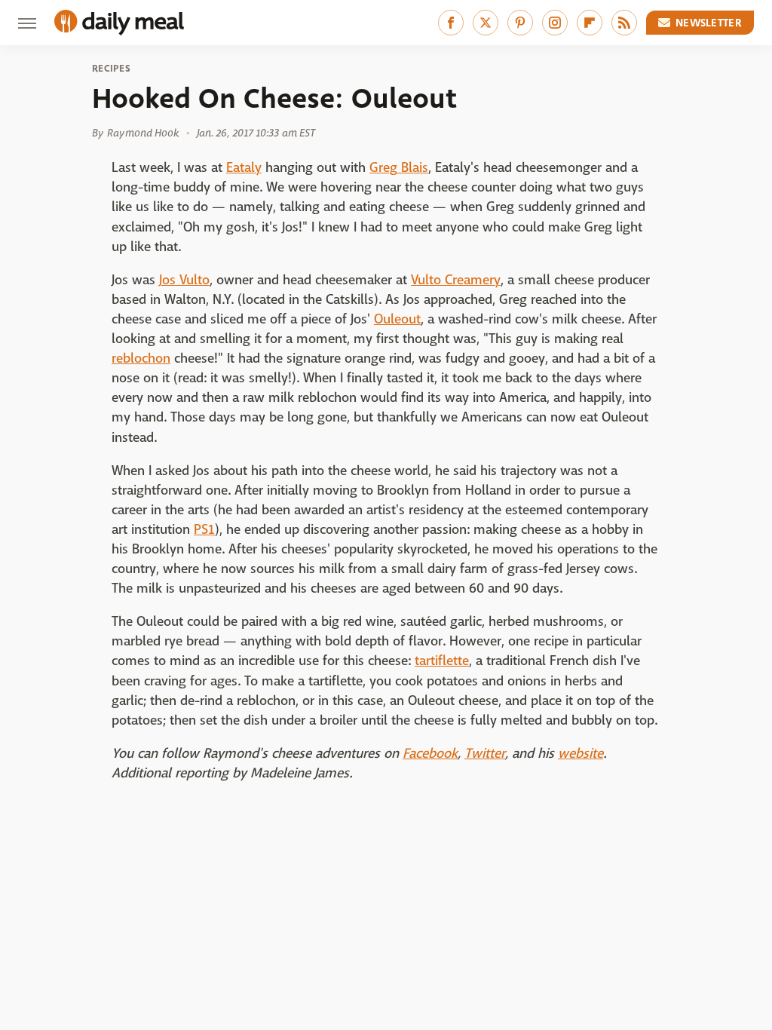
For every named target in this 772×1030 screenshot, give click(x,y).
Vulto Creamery (456, 280)
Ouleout (397, 319)
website (580, 753)
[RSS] (624, 22)
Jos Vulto (184, 280)
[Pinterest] (520, 22)
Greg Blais (398, 167)
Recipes (111, 68)
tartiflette (442, 661)
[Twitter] (485, 22)
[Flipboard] (589, 22)
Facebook (430, 753)
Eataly (244, 167)
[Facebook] (451, 22)
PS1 (204, 529)
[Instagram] (555, 22)
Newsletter (709, 22)
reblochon (141, 358)
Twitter (484, 753)
